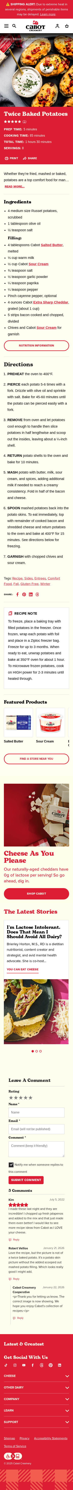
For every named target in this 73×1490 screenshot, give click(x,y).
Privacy (24, 1438)
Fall (16, 583)
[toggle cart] (66, 26)
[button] (33, 1051)
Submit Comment (26, 1180)
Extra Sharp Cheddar (50, 302)
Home (7, 39)
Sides (28, 578)
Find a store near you (36, 759)
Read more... (15, 186)
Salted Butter (52, 245)
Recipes (17, 39)
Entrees (40, 578)
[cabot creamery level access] (13, 1455)
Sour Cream (38, 264)
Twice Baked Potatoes (36, 39)
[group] (21, 1098)
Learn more (47, 14)
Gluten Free (29, 583)
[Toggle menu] (6, 26)
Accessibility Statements (50, 1438)
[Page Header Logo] (35, 25)
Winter (45, 583)
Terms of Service (15, 1446)
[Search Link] (14, 25)
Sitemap (9, 1438)
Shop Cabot (36, 894)
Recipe (17, 578)
